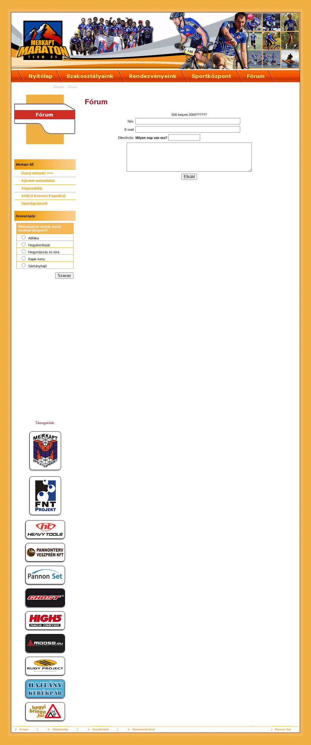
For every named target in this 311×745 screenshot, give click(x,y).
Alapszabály (32, 188)
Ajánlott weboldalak (38, 181)
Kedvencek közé (144, 729)
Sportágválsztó (34, 203)
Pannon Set (283, 729)
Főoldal (58, 87)
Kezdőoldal (100, 729)
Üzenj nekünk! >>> (37, 173)
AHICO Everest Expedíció (43, 196)
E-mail (24, 729)
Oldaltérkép (60, 729)
